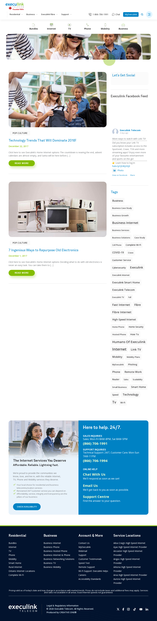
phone (116, 372)
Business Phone (51, 547)
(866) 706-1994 (95, 460)
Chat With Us (94, 474)
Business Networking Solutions (59, 559)
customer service (121, 260)
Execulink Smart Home (126, 282)
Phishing (132, 364)
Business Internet (125, 223)
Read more (22, 163)
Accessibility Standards (89, 579)
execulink (136, 267)
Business (30, 14)
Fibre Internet (121, 312)
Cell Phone (116, 245)
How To (134, 334)
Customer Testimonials (90, 559)
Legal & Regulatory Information (62, 605)
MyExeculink (131, 14)
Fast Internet (121, 305)
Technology (131, 394)
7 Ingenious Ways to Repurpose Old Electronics (43, 250)
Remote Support (86, 567)
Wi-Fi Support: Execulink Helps (93, 571)
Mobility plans (133, 357)
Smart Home (15, 563)
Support (65, 14)
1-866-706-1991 (100, 14)
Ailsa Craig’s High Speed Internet (129, 543)
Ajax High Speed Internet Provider (130, 547)
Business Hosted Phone (55, 551)
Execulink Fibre (48, 14)
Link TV (136, 349)
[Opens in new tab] (118, 609)
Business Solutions (121, 237)
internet (119, 349)
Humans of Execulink (129, 342)
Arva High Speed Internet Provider (130, 575)
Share (132, 175)
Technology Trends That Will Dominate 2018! (42, 140)
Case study (139, 237)
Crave (130, 252)
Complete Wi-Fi (133, 244)
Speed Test (84, 563)
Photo (120, 170)
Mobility (117, 357)
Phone (12, 555)
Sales (126, 379)
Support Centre (96, 496)
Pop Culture (20, 133)
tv (114, 402)
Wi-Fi (122, 402)
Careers (82, 575)
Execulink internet (121, 275)
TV (10, 551)
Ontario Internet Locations (22, 571)
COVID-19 (118, 252)
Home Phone (118, 326)
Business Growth (120, 215)
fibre (137, 305)
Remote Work (133, 372)
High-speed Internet (124, 319)
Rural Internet (15, 567)
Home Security (136, 326)
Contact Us (84, 543)
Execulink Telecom (130, 130)
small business (119, 387)
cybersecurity (119, 267)
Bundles (13, 543)
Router (115, 379)
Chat (117, 14)
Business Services (120, 230)
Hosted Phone (119, 334)
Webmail (82, 551)
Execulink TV (118, 297)
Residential (15, 14)
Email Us (90, 485)
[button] (149, 14)
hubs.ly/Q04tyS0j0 (121, 166)
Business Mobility (52, 567)
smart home (138, 387)
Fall (129, 297)
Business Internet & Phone (57, 555)
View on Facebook (119, 175)
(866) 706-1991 (95, 443)
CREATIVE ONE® (68, 612)
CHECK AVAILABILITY (27, 506)
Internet (12, 547)
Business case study (122, 208)
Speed (115, 394)
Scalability (137, 379)
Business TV (50, 563)
